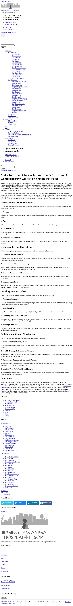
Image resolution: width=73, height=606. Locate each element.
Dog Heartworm (17, 105)
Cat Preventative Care (18, 78)
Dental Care (12, 114)
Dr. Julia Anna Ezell (11, 402)
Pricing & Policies (13, 145)
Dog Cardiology (17, 93)
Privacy (3, 568)
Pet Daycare (12, 141)
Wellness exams (13, 117)
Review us (4, 511)
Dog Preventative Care (19, 111)
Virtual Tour (12, 124)
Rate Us (4, 597)
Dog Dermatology (17, 97)
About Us (8, 119)
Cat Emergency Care (18, 69)
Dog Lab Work (16, 107)
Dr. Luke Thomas (10, 407)
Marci (6, 414)
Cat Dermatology (17, 66)
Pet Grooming (12, 143)
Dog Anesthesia (17, 85)
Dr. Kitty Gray (9, 403)
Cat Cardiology (16, 63)
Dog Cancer (15, 92)
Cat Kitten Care (17, 73)
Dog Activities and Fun (19, 81)
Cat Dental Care (17, 64)
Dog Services (12, 80)
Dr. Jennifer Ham (10, 405)
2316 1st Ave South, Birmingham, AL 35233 (12, 23)
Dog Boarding (16, 90)
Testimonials (4, 561)
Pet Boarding (12, 140)
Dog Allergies (16, 83)
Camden (7, 410)
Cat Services (12, 52)
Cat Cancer (15, 61)
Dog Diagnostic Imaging (19, 99)
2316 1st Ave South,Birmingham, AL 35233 (8, 581)
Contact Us (8, 27)
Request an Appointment (8, 32)
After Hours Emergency (15, 131)
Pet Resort (8, 138)
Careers (10, 123)
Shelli (6, 412)
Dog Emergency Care (18, 100)
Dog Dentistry (16, 95)
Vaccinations (12, 116)
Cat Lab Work (16, 75)
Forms (6, 126)
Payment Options (13, 133)
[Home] (10, 12)
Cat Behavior (16, 57)
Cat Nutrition (16, 76)
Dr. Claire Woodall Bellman (13, 400)
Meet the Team (12, 121)
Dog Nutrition (16, 109)
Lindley (7, 415)
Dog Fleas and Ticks (18, 104)
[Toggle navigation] (3, 35)
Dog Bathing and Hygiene (20, 87)
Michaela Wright (10, 409)
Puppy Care (15, 112)
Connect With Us (6, 588)
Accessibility (4, 571)
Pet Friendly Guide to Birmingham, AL (20, 134)
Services (7, 51)
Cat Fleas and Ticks (18, 71)
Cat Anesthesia (16, 56)
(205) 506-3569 (9, 29)
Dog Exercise (16, 102)
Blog (6, 128)
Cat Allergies (16, 54)
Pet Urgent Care (13, 136)
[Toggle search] (1, 165)
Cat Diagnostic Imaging (19, 68)
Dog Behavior (16, 88)
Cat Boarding (16, 59)
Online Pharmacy (6, 1)
